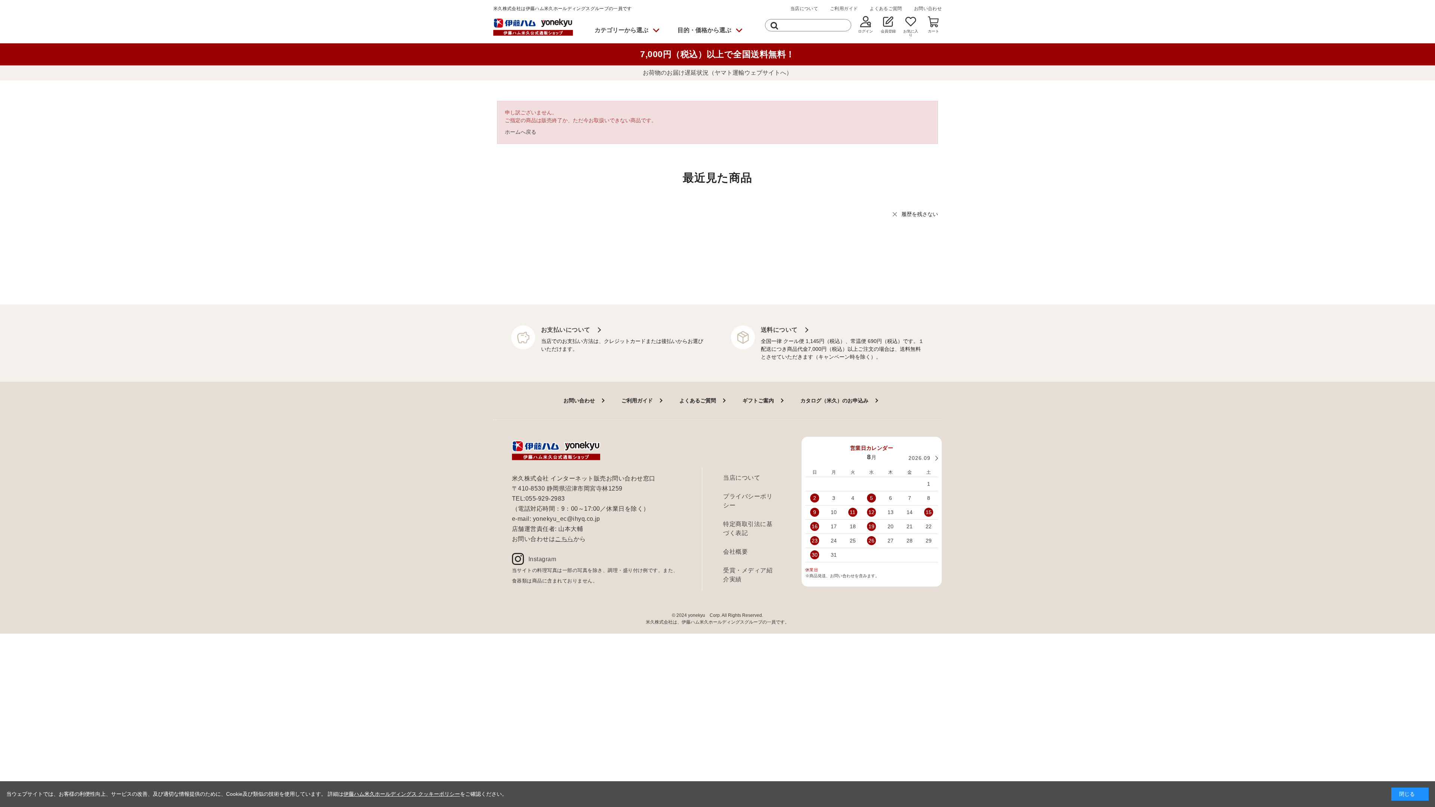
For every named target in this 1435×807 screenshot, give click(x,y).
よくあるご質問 (886, 8)
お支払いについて (565, 330)
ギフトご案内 (758, 401)
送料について (779, 330)
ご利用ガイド (844, 8)
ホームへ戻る (520, 132)
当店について (804, 8)
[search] (774, 25)
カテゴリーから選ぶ (621, 30)
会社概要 (735, 551)
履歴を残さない (919, 214)
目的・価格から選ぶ (704, 30)
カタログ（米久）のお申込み (834, 401)
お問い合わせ (928, 8)
